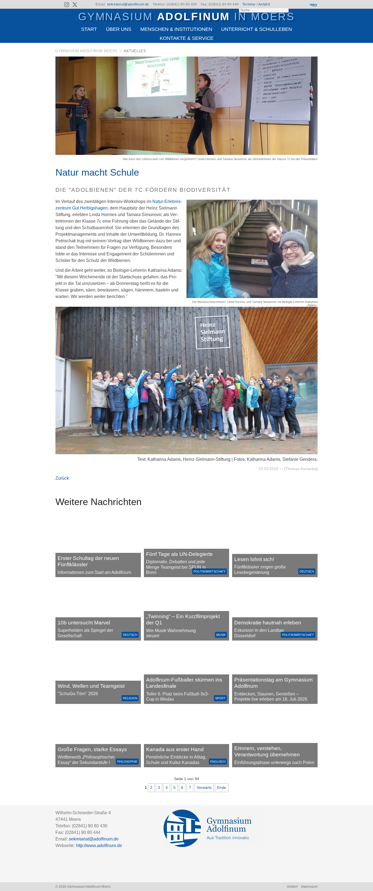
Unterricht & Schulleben (256, 29)
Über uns (118, 29)
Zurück (62, 478)
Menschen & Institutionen (176, 29)
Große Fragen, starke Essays (92, 749)
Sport (220, 698)
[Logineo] (304, 4)
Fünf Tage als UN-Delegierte (179, 554)
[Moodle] (294, 4)
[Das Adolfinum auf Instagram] (67, 5)
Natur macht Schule (97, 172)
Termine (249, 4)
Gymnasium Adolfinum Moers (86, 51)
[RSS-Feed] (58, 4)
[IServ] (313, 4)
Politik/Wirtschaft (210, 571)
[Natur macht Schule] (186, 153)
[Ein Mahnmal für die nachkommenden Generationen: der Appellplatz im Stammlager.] (275, 737)
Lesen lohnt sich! (254, 559)
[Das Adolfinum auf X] (74, 5)
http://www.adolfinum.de (99, 845)
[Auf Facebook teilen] (307, 52)
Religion (130, 698)
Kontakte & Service (187, 38)
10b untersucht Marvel (84, 623)
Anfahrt (264, 4)
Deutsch (307, 571)
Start (89, 29)
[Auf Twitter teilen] (315, 52)
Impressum (309, 887)
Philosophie (127, 761)
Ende (221, 787)
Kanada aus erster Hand (175, 749)
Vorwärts (204, 787)
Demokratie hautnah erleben (267, 623)
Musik (221, 634)
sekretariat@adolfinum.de (128, 4)
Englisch (218, 761)
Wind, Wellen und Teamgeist (91, 686)
